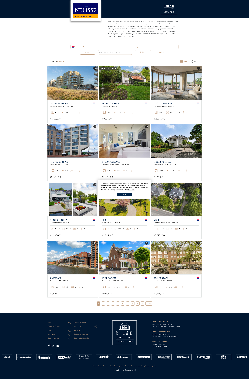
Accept (124, 194)
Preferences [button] (131, 189)
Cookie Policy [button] (139, 187)
